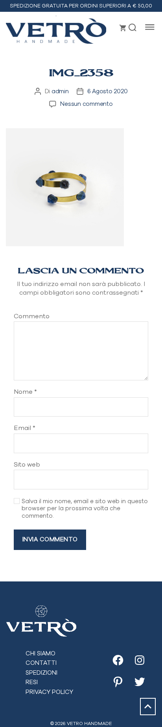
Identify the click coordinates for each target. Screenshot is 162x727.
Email (24, 427)
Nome (25, 391)
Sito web (27, 464)
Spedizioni (41, 672)
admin (60, 91)
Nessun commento (86, 103)
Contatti (41, 662)
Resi (32, 682)
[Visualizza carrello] (123, 28)
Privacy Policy (49, 691)
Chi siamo (40, 653)
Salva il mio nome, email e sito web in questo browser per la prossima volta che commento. (85, 508)
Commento (32, 316)
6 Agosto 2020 (107, 91)
